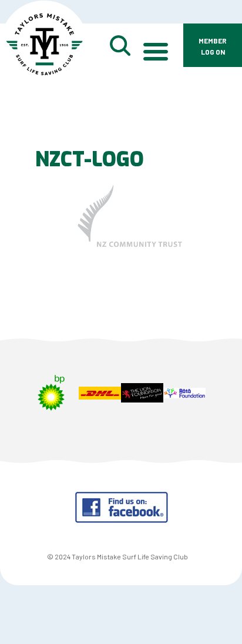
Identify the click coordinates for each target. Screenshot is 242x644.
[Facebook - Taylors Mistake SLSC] (121, 519)
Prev (15, 401)
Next (227, 401)
